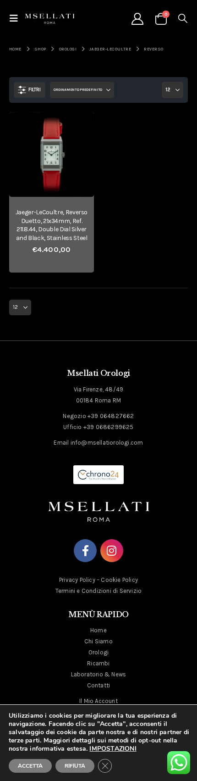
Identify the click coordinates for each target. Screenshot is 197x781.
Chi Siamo (98, 641)
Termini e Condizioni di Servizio (98, 590)
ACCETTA (30, 766)
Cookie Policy (119, 579)
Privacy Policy (77, 579)
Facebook (85, 550)
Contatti (98, 685)
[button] (16, 19)
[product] (51, 154)
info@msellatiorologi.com (107, 442)
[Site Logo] (50, 18)
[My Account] (137, 19)
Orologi (98, 652)
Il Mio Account (98, 700)
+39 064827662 (111, 416)
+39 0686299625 (108, 427)
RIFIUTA (75, 766)
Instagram (111, 550)
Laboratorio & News (98, 674)
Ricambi (98, 663)
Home (98, 630)
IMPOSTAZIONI (112, 749)
